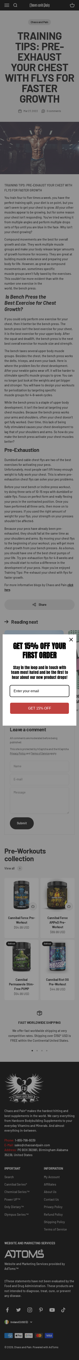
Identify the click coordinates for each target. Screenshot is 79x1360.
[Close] (71, 639)
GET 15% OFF (39, 708)
